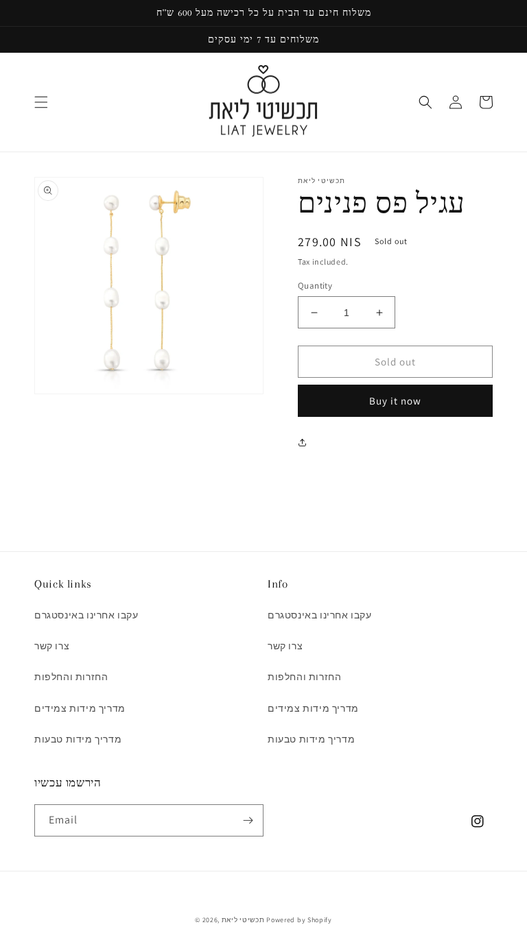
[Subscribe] (248, 820)
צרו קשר (51, 646)
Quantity (315, 285)
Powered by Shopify (299, 919)
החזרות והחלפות (71, 677)
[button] (41, 102)
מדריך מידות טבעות (77, 739)
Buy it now (395, 400)
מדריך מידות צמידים (80, 708)
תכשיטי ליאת (244, 919)
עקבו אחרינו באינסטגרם (86, 615)
